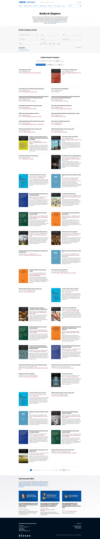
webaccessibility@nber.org (56, 21)
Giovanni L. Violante (37, 116)
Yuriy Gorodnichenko (34, 376)
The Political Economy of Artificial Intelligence (71, 155)
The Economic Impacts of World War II (59, 269)
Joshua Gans (73, 158)
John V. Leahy (68, 179)
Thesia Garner (57, 108)
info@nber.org (22, 529)
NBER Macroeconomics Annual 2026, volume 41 (29, 113)
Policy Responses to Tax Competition (69, 231)
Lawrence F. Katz (74, 217)
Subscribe (42, 2)
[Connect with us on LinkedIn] (21, 536)
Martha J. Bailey (36, 312)
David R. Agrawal (69, 234)
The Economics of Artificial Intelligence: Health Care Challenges (70, 412)
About (63, 5)
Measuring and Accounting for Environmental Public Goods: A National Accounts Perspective (71, 328)
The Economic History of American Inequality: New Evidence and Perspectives (38, 308)
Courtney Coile (33, 100)
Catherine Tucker (65, 417)
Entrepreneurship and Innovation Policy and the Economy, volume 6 (65, 113)
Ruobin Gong (41, 142)
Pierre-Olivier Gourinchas (66, 452)
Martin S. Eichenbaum (70, 255)
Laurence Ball (26, 376)
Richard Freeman (26, 158)
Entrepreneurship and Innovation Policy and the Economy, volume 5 (38, 194)
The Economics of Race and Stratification (59, 88)
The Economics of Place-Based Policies (70, 136)
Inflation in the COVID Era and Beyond (27, 373)
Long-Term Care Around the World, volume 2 (60, 121)
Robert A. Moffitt (68, 291)
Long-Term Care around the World (69, 307)
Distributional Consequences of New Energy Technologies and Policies (65, 364)
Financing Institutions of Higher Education (38, 231)
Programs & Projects (28, 5)
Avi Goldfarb (78, 158)
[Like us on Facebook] (27, 536)
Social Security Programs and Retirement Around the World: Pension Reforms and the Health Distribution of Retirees (65, 97)
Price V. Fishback (73, 272)
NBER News (50, 5)
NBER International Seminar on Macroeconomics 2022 (62, 449)
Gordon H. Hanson (74, 139)
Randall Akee (68, 217)
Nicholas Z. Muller (69, 332)
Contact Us (21, 525)
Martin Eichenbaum (36, 416)
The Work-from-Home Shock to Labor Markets (28, 155)
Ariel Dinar (42, 454)
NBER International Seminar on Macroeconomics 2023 (62, 392)
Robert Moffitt (41, 177)
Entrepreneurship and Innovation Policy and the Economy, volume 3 (38, 431)
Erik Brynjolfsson (75, 72)
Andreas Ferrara (66, 272)
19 (53, 470)
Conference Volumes (40, 64)
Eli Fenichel (75, 332)
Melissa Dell (48, 509)
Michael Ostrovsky (74, 196)
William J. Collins (60, 272)
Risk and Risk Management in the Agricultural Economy (30, 105)
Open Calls (52, 2)
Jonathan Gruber (69, 310)
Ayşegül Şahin (38, 72)
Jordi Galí (26, 291)
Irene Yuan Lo (68, 196)
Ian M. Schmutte (38, 255)
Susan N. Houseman (26, 72)
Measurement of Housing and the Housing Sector (61, 105)
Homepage (79, 523)
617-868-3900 (21, 528)
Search (70, 5)
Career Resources (57, 5)
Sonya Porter (69, 108)
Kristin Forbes (59, 452)
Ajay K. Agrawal (68, 72)
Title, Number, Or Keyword (24, 34)
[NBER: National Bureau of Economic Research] (28, 2)
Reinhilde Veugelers (33, 91)
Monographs (50, 64)
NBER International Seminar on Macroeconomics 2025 (62, 129)
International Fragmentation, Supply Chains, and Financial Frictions (33, 364)
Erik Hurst (42, 416)
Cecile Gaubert (68, 139)
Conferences (35, 5)
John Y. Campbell (37, 234)
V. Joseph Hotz (36, 142)
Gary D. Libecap (36, 454)
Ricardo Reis (74, 452)
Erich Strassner (37, 275)
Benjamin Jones (58, 116)
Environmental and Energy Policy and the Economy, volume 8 (31, 121)
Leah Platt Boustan (42, 312)
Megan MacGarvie (26, 91)
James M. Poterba (75, 234)
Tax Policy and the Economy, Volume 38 (37, 392)
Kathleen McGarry (58, 124)
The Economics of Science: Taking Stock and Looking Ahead (31, 88)
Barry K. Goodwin (33, 108)
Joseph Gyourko (63, 108)
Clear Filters (78, 47)
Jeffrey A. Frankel (60, 395)
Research (20, 5)
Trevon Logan (57, 91)
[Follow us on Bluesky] (23, 536)
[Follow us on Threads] (25, 536)
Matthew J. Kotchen (36, 217)
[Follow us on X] (19, 536)
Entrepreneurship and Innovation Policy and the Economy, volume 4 (71, 346)
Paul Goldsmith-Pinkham (72, 511)
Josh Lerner (64, 116)
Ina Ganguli (32, 158)
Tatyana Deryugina (26, 108)
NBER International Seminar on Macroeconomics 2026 (30, 129)
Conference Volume (23, 50)
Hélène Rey (66, 395)
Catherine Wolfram (40, 124)
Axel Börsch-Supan (26, 100)
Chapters (59, 64)
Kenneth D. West (32, 291)
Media (47, 2)
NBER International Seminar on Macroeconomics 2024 (30, 288)
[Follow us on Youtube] (29, 536)
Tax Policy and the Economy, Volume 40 (37, 174)
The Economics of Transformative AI (69, 69)
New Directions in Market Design (69, 193)
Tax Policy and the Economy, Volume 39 (70, 288)
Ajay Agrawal (68, 158)
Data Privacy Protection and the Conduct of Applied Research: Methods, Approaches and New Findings (38, 138)
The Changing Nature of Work (25, 69)
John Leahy (25, 116)
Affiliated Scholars (42, 5)
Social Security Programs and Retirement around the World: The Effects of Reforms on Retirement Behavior (38, 347)
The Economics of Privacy (67, 373)
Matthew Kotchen (33, 124)
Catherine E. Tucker (74, 376)
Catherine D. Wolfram (33, 218)
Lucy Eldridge (41, 274)
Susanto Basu (35, 274)
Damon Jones (35, 177)
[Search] (80, 6)
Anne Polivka (32, 72)
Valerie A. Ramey (30, 116)
